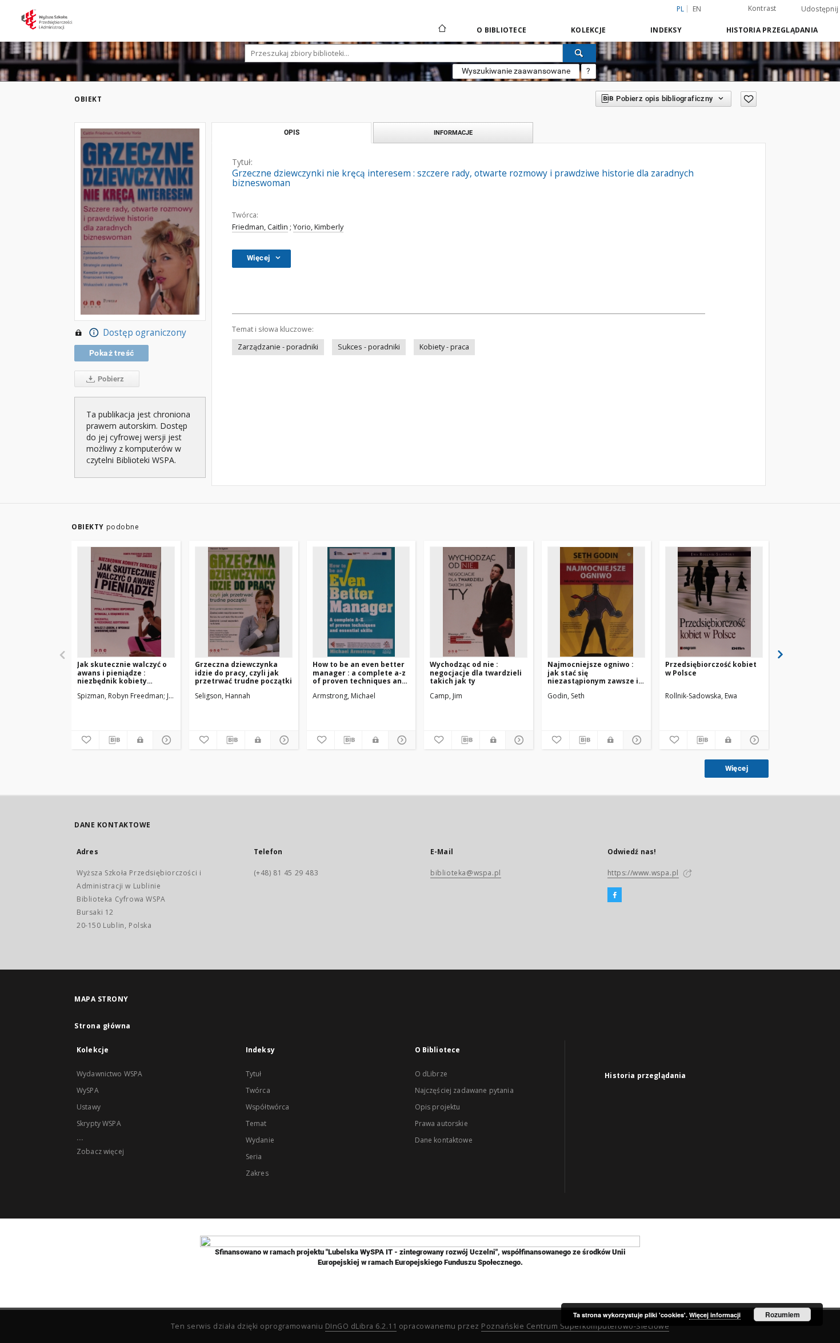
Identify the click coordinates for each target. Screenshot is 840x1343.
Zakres (257, 1173)
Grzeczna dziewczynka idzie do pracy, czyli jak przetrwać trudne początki (243, 672)
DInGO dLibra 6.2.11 (361, 1326)
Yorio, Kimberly (318, 227)
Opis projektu (438, 1107)
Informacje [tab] (453, 132)
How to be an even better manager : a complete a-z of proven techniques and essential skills (359, 672)
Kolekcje (588, 30)
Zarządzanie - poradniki (278, 347)
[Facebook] (614, 895)
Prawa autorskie (441, 1123)
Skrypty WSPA (99, 1123)
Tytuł (254, 1074)
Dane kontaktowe (444, 1140)
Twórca (258, 1090)
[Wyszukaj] (579, 53)
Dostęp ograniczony (144, 333)
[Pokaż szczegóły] (165, 740)
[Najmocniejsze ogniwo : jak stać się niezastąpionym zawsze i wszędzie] (596, 602)
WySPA (88, 1090)
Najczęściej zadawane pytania (464, 1090)
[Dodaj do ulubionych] (749, 99)
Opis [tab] (291, 132)
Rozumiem (782, 1314)
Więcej (736, 768)
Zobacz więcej (100, 1151)
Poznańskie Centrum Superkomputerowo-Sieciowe (575, 1326)
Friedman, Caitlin (260, 227)
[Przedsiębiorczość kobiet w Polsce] (714, 602)
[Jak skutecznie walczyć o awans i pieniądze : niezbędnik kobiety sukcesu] (126, 602)
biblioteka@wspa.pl (465, 873)
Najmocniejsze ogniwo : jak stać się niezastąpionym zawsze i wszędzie (592, 672)
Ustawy (89, 1107)
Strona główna (102, 1026)
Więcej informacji (715, 1314)
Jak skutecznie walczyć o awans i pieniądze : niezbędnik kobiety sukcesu (122, 672)
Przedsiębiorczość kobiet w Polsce (711, 668)
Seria (254, 1156)
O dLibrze (431, 1074)
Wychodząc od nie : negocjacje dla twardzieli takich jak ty (476, 672)
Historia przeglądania (772, 30)
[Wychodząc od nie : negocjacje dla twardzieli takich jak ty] (478, 602)
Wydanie (260, 1140)
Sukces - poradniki (369, 347)
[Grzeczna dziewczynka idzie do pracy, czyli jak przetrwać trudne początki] (243, 602)
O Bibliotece (501, 30)
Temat (256, 1123)
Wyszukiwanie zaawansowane (516, 70)
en (697, 9)
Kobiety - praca (444, 347)
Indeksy (666, 30)
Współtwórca (268, 1107)
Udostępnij (820, 9)
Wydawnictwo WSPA (109, 1074)
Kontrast (762, 8)
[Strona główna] (441, 29)
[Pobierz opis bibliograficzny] (113, 740)
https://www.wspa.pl (643, 873)
